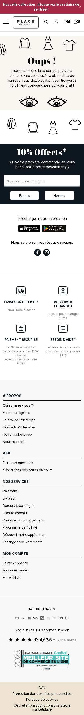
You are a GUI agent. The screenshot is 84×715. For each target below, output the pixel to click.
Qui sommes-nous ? (18, 405)
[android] (54, 228)
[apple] (29, 228)
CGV (42, 688)
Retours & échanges (18, 506)
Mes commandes (16, 570)
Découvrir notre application (24, 535)
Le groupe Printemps (19, 420)
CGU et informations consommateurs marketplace (42, 707)
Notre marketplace (17, 434)
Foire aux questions (18, 463)
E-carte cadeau (15, 513)
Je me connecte (15, 563)
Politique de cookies (42, 699)
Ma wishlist (11, 577)
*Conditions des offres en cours (27, 470)
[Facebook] (37, 252)
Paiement (10, 491)
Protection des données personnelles (42, 694)
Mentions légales (16, 413)
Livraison (9, 498)
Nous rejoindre (14, 442)
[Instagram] (46, 252)
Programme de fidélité (20, 527)
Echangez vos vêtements (22, 542)
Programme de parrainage (23, 520)
